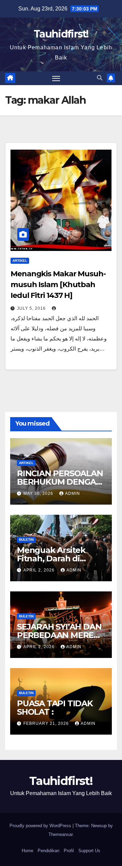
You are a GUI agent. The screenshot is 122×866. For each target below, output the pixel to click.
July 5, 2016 (32, 308)
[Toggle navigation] (56, 78)
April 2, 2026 (39, 570)
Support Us (89, 850)
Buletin (26, 539)
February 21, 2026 (46, 723)
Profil (69, 850)
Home (27, 850)
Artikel (20, 260)
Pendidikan (48, 850)
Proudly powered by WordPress (41, 825)
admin (72, 493)
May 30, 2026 (39, 493)
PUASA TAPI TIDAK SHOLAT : (55, 707)
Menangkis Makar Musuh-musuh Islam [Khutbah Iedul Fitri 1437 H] (58, 284)
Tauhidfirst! (61, 34)
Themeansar (60, 834)
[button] (99, 78)
